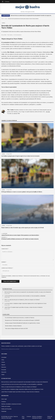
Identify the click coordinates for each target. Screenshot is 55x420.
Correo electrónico (7, 268)
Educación (3, 372)
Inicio (2, 18)
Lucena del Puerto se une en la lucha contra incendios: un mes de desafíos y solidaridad (25, 295)
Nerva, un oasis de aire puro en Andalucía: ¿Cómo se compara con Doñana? (22, 299)
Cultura (3, 362)
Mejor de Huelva (9, 416)
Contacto (3, 401)
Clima (2, 359)
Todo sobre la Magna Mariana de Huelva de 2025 (16, 328)
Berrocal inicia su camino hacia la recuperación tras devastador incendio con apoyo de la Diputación (31, 15)
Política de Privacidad (6, 408)
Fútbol (2, 374)
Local (6, 18)
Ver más (48, 111)
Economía (3, 369)
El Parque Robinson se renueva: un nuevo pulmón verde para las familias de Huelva (21, 192)
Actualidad (3, 357)
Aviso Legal (4, 399)
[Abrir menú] (2, 1)
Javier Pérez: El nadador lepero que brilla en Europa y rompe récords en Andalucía (23, 307)
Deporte (3, 364)
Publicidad (3, 411)
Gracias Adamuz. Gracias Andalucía (13, 325)
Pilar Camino (10, 109)
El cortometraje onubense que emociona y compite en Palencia (19, 317)
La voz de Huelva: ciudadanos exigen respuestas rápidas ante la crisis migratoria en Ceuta (25, 303)
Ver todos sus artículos (12, 113)
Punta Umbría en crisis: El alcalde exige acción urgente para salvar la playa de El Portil (22, 227)
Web (19, 113)
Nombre (3, 262)
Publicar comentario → (10, 281)
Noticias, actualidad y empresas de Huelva (11, 404)
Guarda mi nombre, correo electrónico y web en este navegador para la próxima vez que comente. (25, 276)
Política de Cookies (5, 406)
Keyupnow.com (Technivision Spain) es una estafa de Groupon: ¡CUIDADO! (22, 320)
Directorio (3, 367)
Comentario (5, 248)
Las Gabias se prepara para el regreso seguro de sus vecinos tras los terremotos (20, 156)
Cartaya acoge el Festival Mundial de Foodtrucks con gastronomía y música (22, 323)
